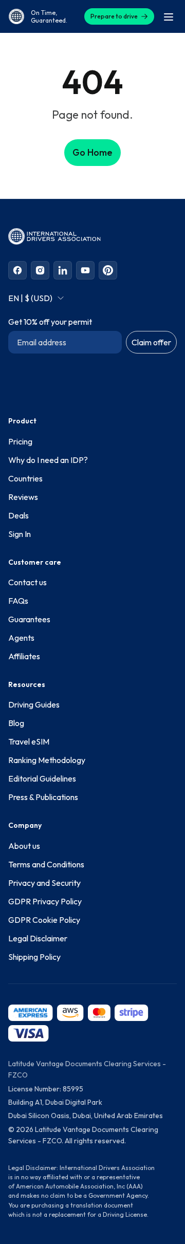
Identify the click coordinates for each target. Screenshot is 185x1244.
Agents (21, 638)
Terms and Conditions (46, 864)
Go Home (92, 152)
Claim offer (151, 342)
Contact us (27, 582)
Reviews (23, 497)
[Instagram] (40, 270)
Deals (18, 515)
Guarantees (29, 619)
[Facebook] (17, 270)
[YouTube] (85, 270)
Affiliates (24, 656)
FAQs (18, 601)
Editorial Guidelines (42, 778)
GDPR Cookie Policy (44, 920)
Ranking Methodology (46, 760)
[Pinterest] (108, 270)
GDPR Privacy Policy (45, 901)
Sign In (19, 534)
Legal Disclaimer (37, 938)
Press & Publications (43, 797)
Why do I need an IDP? (48, 460)
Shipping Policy (34, 957)
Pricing (20, 441)
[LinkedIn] (62, 270)
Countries (25, 478)
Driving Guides (34, 704)
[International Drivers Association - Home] (16, 16)
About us (24, 846)
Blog (16, 723)
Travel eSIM (28, 741)
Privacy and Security (44, 883)
